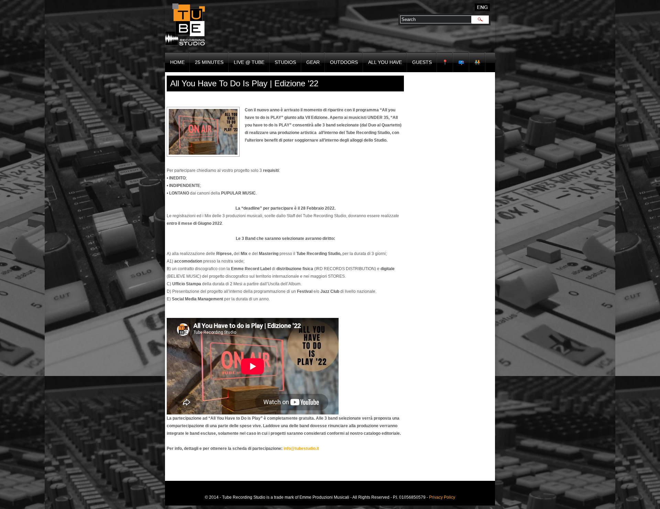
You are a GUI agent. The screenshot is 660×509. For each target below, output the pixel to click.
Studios (285, 62)
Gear (313, 62)
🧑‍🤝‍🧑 (477, 62)
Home (177, 62)
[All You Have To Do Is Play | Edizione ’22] (203, 132)
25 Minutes (209, 62)
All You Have (385, 62)
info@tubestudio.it (301, 448)
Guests (422, 62)
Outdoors (344, 62)
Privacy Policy (442, 497)
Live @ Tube (249, 62)
